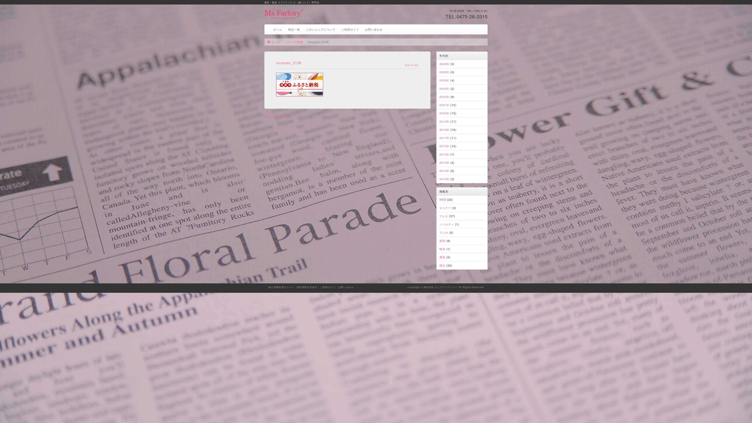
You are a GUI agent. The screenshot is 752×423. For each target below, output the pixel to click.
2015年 (444, 154)
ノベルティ (446, 224)
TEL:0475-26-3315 (467, 16)
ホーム (277, 29)
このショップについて (320, 29)
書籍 (442, 257)
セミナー (445, 208)
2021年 (444, 105)
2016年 (444, 146)
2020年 (444, 113)
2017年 (444, 138)
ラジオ (443, 232)
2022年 (444, 97)
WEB (442, 200)
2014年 (444, 162)
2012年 (444, 179)
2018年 (444, 130)
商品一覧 (294, 29)
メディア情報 (294, 42)
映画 (442, 249)
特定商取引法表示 (307, 287)
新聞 (442, 241)
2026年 (444, 64)
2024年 (444, 80)
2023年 (444, 88)
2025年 (444, 72)
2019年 (444, 121)
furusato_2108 (278, 116)
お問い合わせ (374, 29)
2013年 (444, 171)
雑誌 (442, 265)
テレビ (443, 216)
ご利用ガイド (350, 29)
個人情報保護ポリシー (281, 287)
